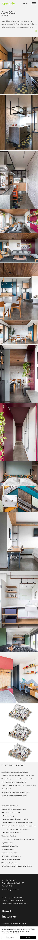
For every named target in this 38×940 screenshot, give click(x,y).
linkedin (7, 911)
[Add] (35, 31)
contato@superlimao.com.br (17, 903)
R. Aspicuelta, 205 (8, 880)
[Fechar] (35, 929)
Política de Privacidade (13, 933)
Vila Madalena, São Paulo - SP (13, 883)
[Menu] (33, 3)
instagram (9, 916)
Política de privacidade (10, 890)
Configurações (10, 937)
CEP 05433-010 (7, 886)
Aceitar (28, 937)
